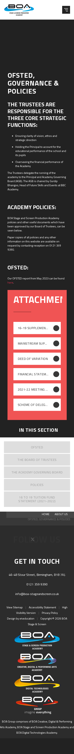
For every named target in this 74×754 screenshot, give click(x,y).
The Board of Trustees (36, 459)
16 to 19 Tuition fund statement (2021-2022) (36, 499)
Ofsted (37, 447)
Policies (36, 484)
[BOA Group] (37, 705)
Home (45, 514)
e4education (27, 618)
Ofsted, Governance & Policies (49, 519)
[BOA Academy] (37, 662)
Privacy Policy (50, 613)
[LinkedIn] (50, 540)
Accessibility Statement (42, 607)
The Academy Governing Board (37, 472)
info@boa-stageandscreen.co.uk (37, 593)
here (10, 282)
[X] (33, 540)
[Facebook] (25, 540)
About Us (61, 514)
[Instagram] (41, 540)
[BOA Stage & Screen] (20, 10)
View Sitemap (15, 607)
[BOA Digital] (37, 684)
